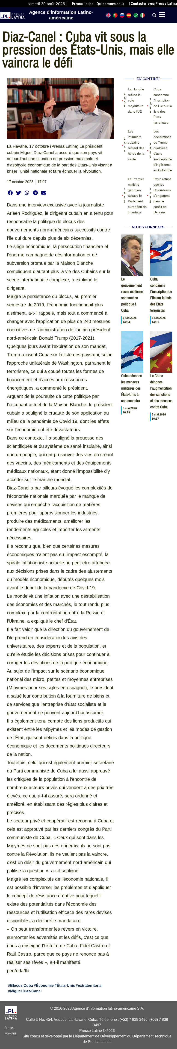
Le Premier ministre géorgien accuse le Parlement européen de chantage (137, 195)
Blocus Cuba (21, 985)
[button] (154, 15)
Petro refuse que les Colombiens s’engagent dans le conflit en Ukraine (162, 195)
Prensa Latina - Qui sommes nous (98, 4)
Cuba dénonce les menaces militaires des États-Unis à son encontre (131, 388)
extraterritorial (90, 985)
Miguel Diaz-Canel (25, 991)
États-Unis (66, 985)
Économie (45, 985)
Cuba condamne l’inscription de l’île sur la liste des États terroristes (162, 105)
